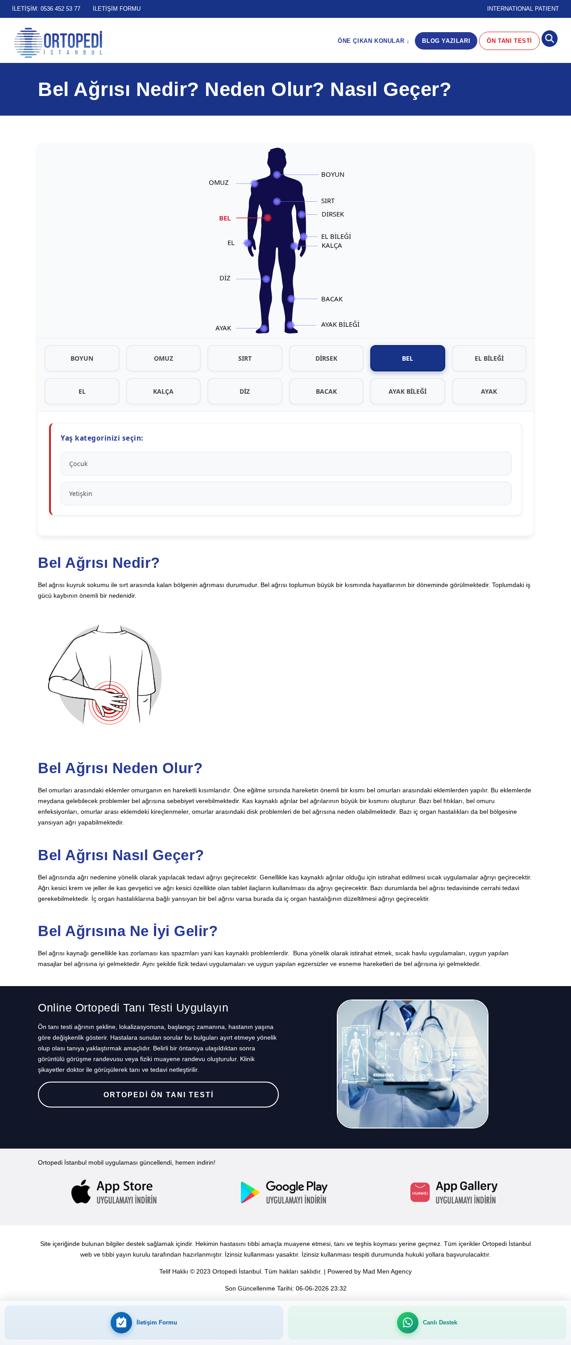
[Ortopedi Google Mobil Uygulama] (285, 1192)
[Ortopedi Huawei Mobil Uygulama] (455, 1192)
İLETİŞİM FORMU (117, 8)
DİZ (245, 391)
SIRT (245, 358)
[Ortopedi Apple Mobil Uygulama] (116, 1192)
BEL (407, 358)
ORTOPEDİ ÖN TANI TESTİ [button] (158, 1095)
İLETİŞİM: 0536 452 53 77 (46, 8)
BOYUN (81, 358)
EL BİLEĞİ (489, 358)
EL (82, 391)
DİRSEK (326, 358)
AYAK (489, 391)
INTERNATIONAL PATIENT (523, 8)
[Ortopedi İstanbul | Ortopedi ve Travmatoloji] (58, 43)
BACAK (326, 391)
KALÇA (163, 391)
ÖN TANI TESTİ (509, 40)
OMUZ (163, 358)
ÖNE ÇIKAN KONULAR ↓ (374, 40)
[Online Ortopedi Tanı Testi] (412, 1063)
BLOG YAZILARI (446, 40)
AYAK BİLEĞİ (407, 391)
